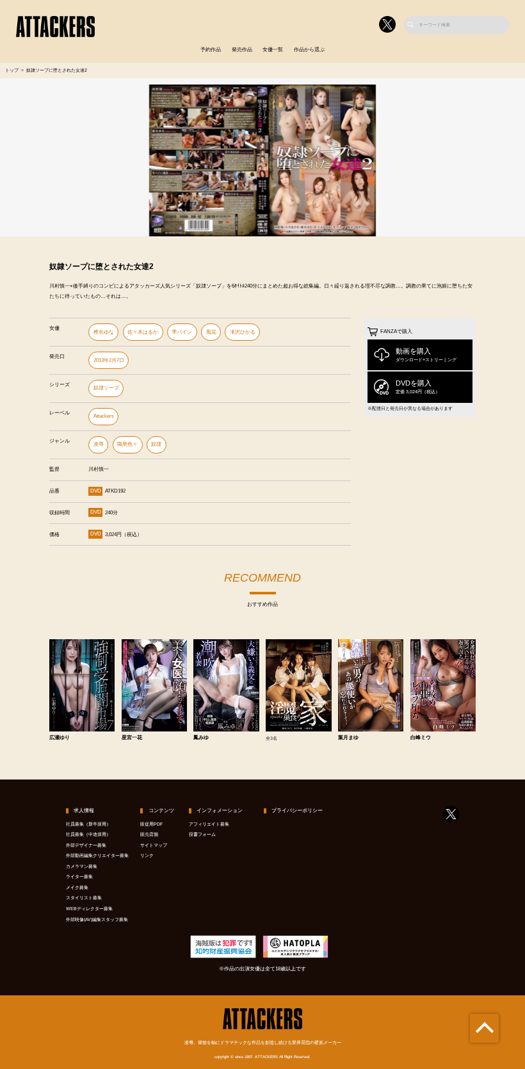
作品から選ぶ (309, 50)
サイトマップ (153, 845)
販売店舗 (149, 834)
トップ (12, 70)
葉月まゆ (348, 737)
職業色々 (127, 444)
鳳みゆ (201, 737)
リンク (147, 855)
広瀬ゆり (59, 737)
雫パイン (182, 332)
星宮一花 (132, 737)
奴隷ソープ (106, 388)
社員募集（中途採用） (88, 834)
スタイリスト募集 (84, 898)
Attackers (103, 416)
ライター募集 (79, 876)
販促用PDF (151, 824)
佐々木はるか (142, 332)
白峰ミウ (420, 737)
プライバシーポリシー (297, 810)
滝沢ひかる (242, 332)
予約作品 (210, 50)
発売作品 (242, 50)
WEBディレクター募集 (89, 908)
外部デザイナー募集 (86, 845)
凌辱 (98, 444)
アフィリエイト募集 (209, 824)
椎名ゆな (103, 332)
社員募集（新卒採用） (88, 824)
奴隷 (156, 444)
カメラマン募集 (81, 866)
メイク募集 (77, 887)
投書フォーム (202, 834)
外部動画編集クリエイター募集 (97, 855)
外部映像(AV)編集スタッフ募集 (97, 919)
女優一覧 (272, 50)
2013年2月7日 (108, 360)
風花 (211, 332)
